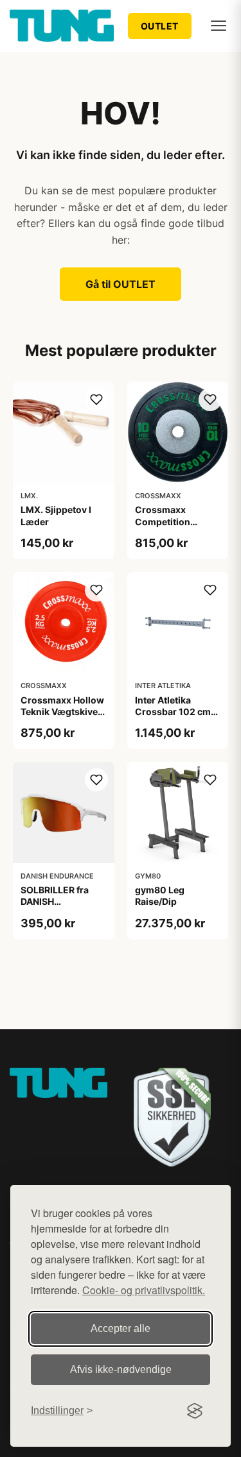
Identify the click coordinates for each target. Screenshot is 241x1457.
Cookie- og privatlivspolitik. (143, 1290)
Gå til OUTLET (120, 284)
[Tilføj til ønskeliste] (96, 399)
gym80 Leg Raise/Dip (159, 895)
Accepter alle (120, 1328)
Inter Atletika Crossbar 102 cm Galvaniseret (173, 711)
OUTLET (160, 26)
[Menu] (218, 25)
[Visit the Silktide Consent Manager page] (194, 1410)
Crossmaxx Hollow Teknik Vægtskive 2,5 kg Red (62, 711)
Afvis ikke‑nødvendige (121, 1369)
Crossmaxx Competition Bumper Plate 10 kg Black (177, 527)
